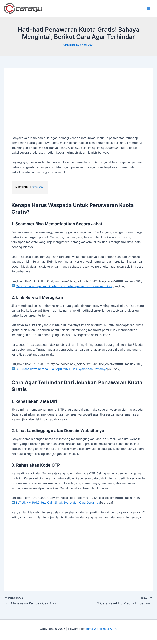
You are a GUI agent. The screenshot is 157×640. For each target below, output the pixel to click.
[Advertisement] (79, 105)
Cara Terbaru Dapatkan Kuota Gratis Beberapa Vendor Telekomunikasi (64, 286)
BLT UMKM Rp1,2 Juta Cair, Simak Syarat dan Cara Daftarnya (58, 502)
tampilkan (37, 187)
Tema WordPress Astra (101, 629)
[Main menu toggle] (148, 8)
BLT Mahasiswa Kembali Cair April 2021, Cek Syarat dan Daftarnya (61, 369)
